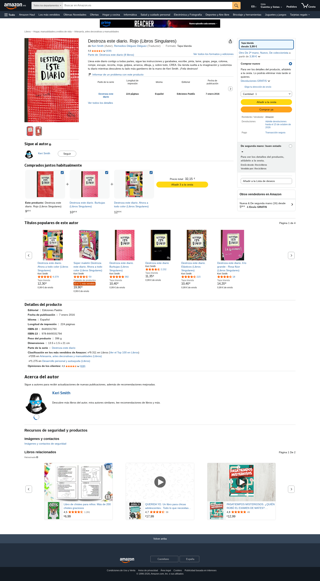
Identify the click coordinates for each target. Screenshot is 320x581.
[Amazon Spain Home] (127, 560)
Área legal (166, 570)
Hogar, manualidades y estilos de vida (52, 31)
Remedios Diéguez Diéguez (130, 45)
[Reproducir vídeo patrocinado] (160, 482)
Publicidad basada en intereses (200, 570)
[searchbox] (147, 5)
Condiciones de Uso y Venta (121, 570)
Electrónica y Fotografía (188, 14)
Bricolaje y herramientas (247, 14)
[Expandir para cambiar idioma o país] (175, 559)
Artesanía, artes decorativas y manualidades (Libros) (71, 356)
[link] (90, 184)
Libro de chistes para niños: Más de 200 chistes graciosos (87, 506)
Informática (130, 14)
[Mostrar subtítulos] (108, 467)
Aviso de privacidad (148, 570)
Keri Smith (98, 45)
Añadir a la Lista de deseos (259, 181)
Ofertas (94, 14)
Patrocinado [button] (30, 457)
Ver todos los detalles (100, 102)
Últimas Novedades (75, 14)
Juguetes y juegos (275, 14)
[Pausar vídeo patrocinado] (108, 497)
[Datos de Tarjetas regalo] (309, 14)
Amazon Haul (27, 14)
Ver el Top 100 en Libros (124, 352)
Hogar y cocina (111, 14)
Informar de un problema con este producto (118, 74)
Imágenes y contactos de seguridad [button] (45, 443)
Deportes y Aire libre (217, 14)
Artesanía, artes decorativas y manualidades (96, 31)
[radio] (266, 44)
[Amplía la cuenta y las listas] (281, 7)
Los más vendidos (49, 14)
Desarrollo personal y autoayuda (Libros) (66, 360)
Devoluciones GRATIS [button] (254, 80)
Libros (27, 31)
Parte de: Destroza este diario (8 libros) (111, 54)
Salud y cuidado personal (155, 14)
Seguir (67, 153)
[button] (10, 14)
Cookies (178, 570)
